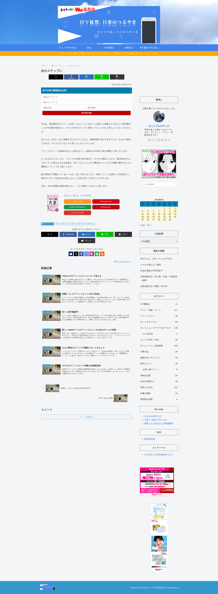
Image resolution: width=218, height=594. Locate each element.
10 (175, 211)
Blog (58, 224)
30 (170, 219)
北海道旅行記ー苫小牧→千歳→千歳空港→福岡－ (158, 278)
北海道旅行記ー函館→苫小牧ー (154, 286)
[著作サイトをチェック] (71, 254)
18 (143, 216)
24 (175, 216)
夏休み (73, 224)
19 (148, 216)
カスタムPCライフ (153, 416)
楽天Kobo (104, 207)
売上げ (66, 224)
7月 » (148, 225)
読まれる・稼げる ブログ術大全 (77, 195)
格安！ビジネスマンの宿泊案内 (158, 423)
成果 (85, 224)
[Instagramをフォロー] (86, 254)
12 (148, 214)
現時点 (92, 224)
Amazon (75, 201)
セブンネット (75, 213)
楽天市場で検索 (86, 113)
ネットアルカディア (159, 126)
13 (153, 214)
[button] (117, 77)
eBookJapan (104, 201)
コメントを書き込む (86, 417)
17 (175, 214)
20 (153, 216)
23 (170, 216)
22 (164, 216)
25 (143, 219)
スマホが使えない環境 (150, 265)
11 (143, 214)
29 (164, 219)
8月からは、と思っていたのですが (156, 259)
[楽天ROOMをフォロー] (91, 254)
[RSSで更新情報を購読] (102, 254)
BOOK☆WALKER (76, 207)
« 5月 (142, 225)
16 (170, 214)
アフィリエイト (48, 224)
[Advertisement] (159, 77)
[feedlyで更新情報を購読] (165, 139)
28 (159, 219)
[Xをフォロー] (76, 254)
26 (148, 219)
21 (159, 216)
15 (164, 214)
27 (153, 219)
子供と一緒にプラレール (155, 420)
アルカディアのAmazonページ (158, 454)
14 (159, 214)
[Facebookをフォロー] (81, 254)
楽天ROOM (149, 439)
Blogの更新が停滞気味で (151, 271)
